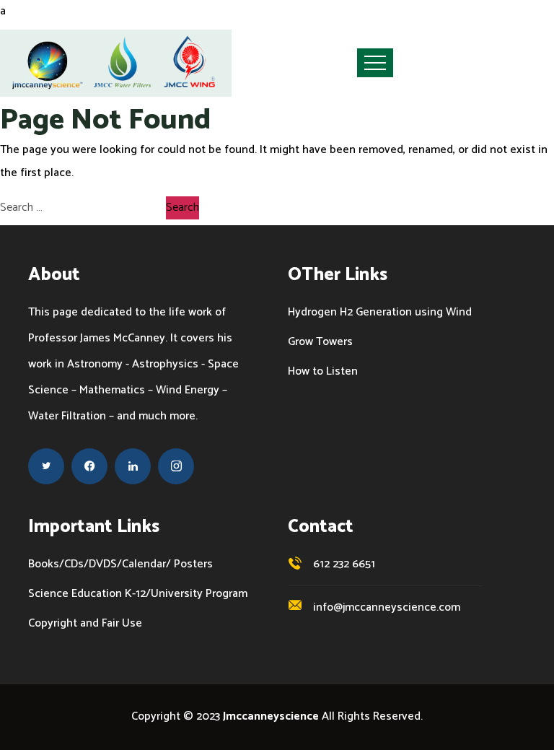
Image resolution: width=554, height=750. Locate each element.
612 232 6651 (344, 564)
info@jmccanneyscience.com (386, 607)
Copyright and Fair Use (85, 623)
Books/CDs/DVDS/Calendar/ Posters (120, 564)
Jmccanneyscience (271, 716)
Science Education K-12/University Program (137, 594)
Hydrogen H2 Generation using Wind (380, 312)
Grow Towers (320, 342)
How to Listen (323, 371)
